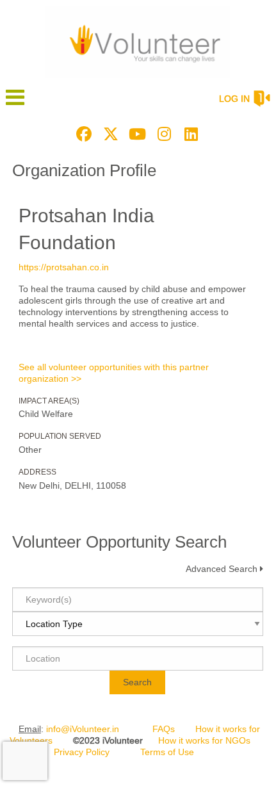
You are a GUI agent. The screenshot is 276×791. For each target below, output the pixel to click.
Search (137, 682)
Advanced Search (221, 569)
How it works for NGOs (204, 740)
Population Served (60, 436)
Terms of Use (167, 752)
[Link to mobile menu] (15, 103)
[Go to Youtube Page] (136, 134)
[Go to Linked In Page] (189, 134)
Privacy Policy (82, 752)
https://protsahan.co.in (64, 267)
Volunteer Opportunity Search (119, 541)
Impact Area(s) (49, 400)
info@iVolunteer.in (82, 729)
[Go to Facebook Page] (82, 134)
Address (37, 472)
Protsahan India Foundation (86, 229)
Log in (234, 99)
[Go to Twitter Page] (109, 134)
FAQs (163, 729)
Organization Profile (84, 170)
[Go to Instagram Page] (162, 134)
